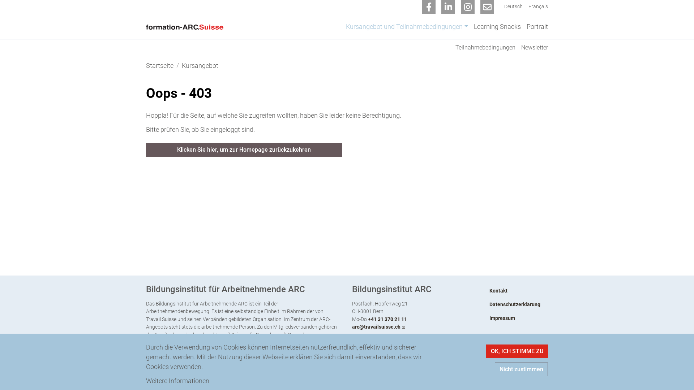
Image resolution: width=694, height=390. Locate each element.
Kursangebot (200, 65)
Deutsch (513, 7)
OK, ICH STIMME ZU (517, 351)
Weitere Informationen (177, 381)
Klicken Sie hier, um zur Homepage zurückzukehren (244, 149)
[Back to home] (186, 26)
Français (538, 7)
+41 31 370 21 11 (387, 319)
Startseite (160, 65)
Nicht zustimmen (521, 369)
